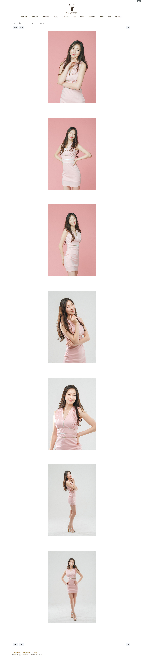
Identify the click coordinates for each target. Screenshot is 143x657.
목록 (128, 27)
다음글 (21, 27)
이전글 (15, 27)
